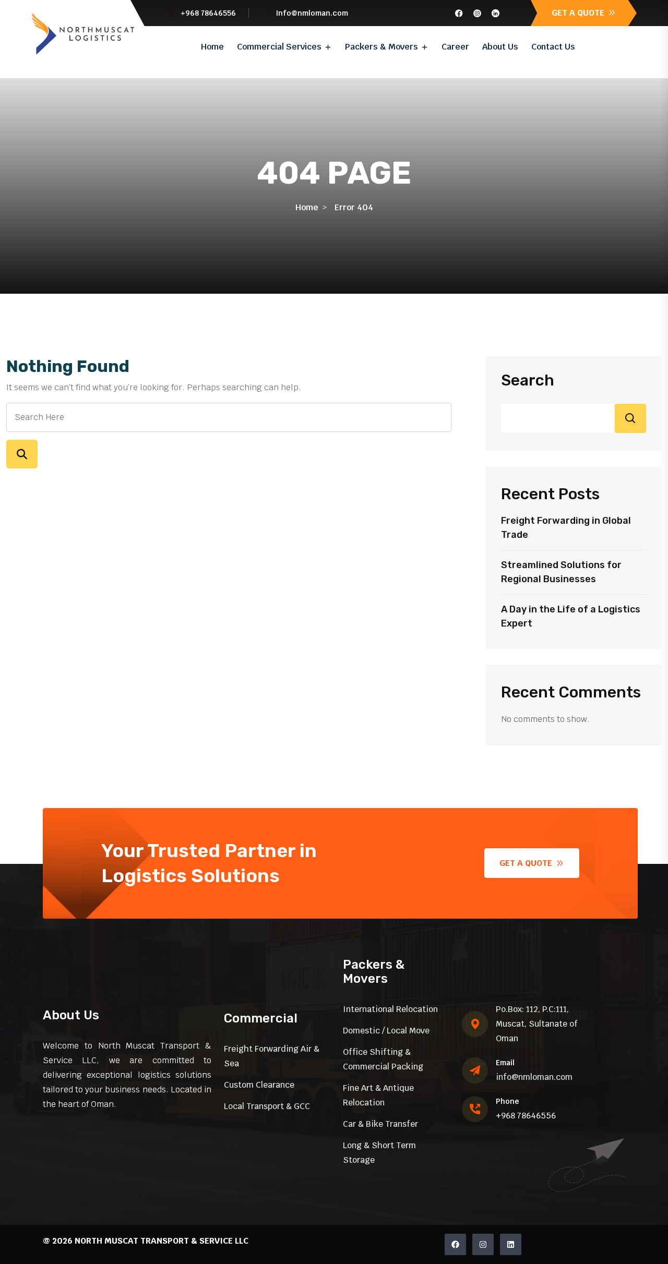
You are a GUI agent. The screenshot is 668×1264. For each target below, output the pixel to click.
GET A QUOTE (579, 12)
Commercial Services (279, 46)
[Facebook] (455, 1244)
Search (527, 380)
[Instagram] (483, 1244)
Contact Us (553, 46)
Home (212, 46)
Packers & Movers (381, 46)
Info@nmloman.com (312, 13)
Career (455, 46)
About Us (500, 46)
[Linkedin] (510, 1244)
